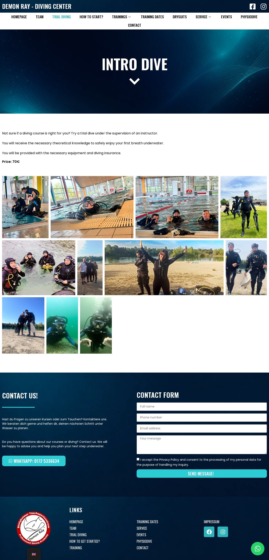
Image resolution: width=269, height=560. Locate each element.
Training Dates (152, 16)
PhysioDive (249, 16)
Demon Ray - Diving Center (36, 6)
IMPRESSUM (211, 521)
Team (40, 16)
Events (226, 16)
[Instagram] (223, 532)
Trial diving (61, 16)
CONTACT (143, 547)
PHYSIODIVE (144, 541)
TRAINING (75, 547)
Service (201, 16)
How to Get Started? (84, 541)
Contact (134, 25)
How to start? (91, 16)
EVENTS (141, 534)
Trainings (119, 16)
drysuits (180, 16)
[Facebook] (209, 532)
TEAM (72, 528)
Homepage (19, 16)
